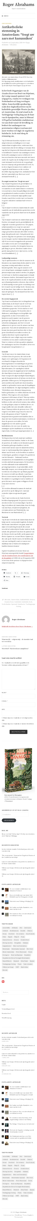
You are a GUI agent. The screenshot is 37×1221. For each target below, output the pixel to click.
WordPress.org (6, 1018)
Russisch (16, 961)
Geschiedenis (6, 23)
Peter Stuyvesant (21, 952)
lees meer (9, 801)
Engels (10, 937)
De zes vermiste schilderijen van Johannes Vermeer (20, 890)
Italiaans (25, 943)
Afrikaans (15, 928)
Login (4, 1004)
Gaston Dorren (7, 940)
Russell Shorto (7, 961)
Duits (4, 937)
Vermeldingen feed (8, 1009)
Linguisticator (7, 946)
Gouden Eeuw (9, 602)
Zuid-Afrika (24, 967)
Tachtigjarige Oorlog (9, 964)
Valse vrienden (28, 964)
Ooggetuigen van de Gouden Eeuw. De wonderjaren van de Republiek (18, 555)
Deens (4, 934)
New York (30, 949)
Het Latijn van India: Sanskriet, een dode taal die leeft (21, 908)
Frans (22, 937)
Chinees (29, 931)
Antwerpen (27, 928)
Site (3, 709)
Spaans (32, 961)
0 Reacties (13, 44)
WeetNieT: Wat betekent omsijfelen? (15, 649)
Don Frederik (30, 934)
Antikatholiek (24, 599)
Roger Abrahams (18, 4)
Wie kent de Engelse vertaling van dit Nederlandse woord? (22, 1131)
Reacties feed (6, 1013)
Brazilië (23, 931)
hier (30, 799)
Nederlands (6, 949)
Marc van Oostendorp (19, 946)
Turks (19, 964)
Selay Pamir (24, 961)
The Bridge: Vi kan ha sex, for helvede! (22, 1124)
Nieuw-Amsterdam (8, 952)
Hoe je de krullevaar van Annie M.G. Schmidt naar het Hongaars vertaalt (21, 896)
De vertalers (20, 934)
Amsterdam (15, 599)
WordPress (18, 1215)
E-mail (4, 701)
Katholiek (18, 602)
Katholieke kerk (27, 602)
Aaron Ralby (6, 928)
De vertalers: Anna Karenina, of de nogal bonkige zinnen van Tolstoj (21, 1118)
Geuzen (32, 599)
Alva (21, 928)
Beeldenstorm (14, 931)
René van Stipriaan (16, 955)
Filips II (16, 937)
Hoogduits (17, 943)
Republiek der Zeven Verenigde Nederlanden (16, 958)
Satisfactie (21, 604)
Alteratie (7, 599)
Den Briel (11, 934)
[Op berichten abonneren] (3, 981)
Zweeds (5, 970)
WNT (17, 967)
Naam (4, 692)
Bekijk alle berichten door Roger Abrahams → (17, 626)
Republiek (27, 955)
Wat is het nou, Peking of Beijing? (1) (21, 1142)
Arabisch (5, 931)
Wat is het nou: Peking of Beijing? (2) (21, 901)
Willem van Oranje (8, 967)
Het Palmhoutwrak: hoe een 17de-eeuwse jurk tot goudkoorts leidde (20, 1137)
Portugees (6, 955)
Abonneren (9, 820)
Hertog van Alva (7, 943)
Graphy (29, 1215)
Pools (30, 952)
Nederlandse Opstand (9, 604)
